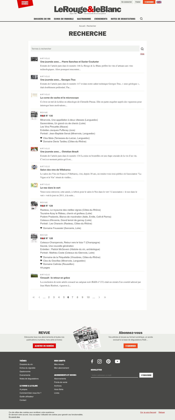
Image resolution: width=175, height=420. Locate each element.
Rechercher (91, 26)
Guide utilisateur (26, 396)
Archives (58, 385)
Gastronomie (84, 18)
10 (88, 297)
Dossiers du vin (42, 18)
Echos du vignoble (64, 18)
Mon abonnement (61, 367)
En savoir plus (14, 417)
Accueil (82, 26)
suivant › (99, 297)
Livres (56, 392)
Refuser (162, 412)
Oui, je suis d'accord (148, 412)
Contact (23, 400)
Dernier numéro (25, 3)
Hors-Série (58, 389)
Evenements (100, 18)
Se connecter (126, 2)
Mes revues (59, 364)
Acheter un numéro (44, 346)
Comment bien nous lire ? (30, 392)
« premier (33, 297)
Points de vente (60, 382)
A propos (23, 389)
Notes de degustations (123, 18)
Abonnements (60, 378)
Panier (137, 2)
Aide (142, 53)
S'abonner (149, 2)
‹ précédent (39, 297)
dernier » (104, 297)
